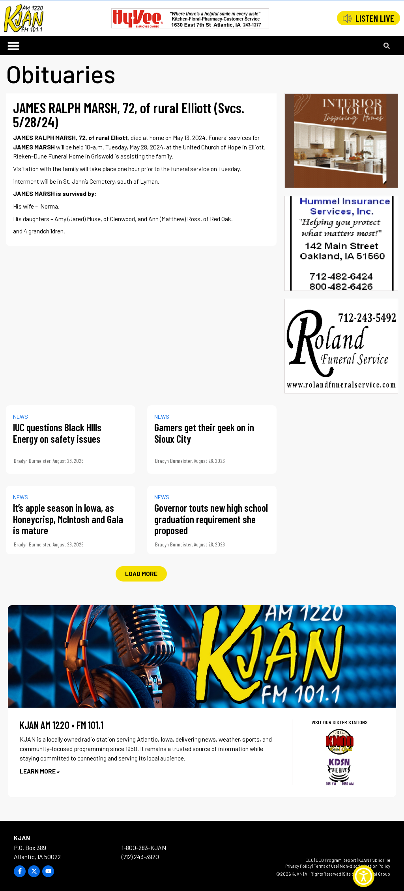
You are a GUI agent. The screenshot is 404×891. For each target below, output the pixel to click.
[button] (13, 45)
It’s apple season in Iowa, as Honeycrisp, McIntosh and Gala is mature (68, 518)
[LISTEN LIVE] (347, 18)
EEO (309, 860)
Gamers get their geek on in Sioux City (204, 433)
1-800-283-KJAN (144, 847)
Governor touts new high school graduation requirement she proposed (211, 518)
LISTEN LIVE (374, 18)
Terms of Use (326, 866)
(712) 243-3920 (140, 856)
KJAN (22, 837)
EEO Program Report (336, 860)
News (20, 416)
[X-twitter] (34, 871)
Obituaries (61, 73)
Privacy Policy (298, 866)
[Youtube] (48, 871)
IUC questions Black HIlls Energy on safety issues (57, 433)
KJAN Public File (374, 860)
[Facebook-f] (20, 871)
